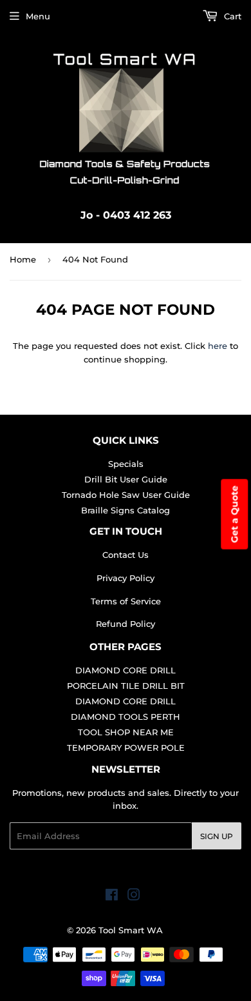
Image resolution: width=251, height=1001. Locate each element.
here (217, 346)
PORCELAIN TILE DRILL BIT (126, 685)
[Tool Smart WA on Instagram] (133, 896)
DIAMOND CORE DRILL (125, 670)
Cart (231, 16)
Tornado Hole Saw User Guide (126, 495)
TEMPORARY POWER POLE (126, 747)
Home (23, 259)
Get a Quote (234, 514)
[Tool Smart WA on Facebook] (111, 896)
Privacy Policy (125, 578)
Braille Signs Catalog (125, 510)
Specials (126, 464)
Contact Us (125, 555)
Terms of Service (126, 601)
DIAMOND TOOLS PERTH (125, 716)
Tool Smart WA (130, 930)
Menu (38, 16)
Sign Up (216, 836)
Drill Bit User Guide (125, 479)
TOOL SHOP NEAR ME (126, 732)
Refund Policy (125, 624)
